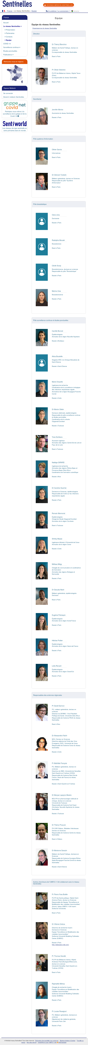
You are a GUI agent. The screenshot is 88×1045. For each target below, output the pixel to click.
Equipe (34, 11)
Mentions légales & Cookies (67, 1040)
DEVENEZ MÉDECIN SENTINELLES (59, 5)
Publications (7, 54)
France (9, 11)
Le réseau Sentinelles (12, 26)
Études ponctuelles (10, 51)
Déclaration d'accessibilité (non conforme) (46, 1040)
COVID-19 (7, 43)
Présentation (10, 30)
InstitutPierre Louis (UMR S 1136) (47, 1042)
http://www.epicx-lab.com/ (60, 945)
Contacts (9, 36)
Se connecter (8, 93)
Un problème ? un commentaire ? (59, 11)
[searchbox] (80, 11)
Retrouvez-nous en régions (13, 61)
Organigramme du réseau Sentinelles (44, 28)
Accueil (5, 22)
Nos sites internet (31, 1042)
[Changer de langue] (4, 11)
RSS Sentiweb (62, 1042)
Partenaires (10, 33)
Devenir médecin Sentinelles (13, 97)
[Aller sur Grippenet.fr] (15, 105)
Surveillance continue (11, 47)
